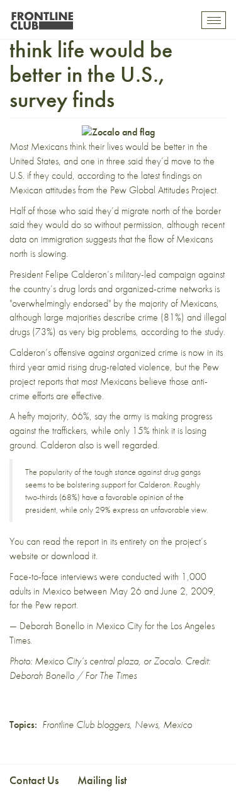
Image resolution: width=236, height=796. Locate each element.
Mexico (177, 724)
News (146, 724)
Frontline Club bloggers (86, 724)
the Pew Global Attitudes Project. (157, 189)
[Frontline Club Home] (41, 17)
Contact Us (34, 780)
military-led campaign (155, 274)
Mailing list (101, 780)
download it (73, 555)
